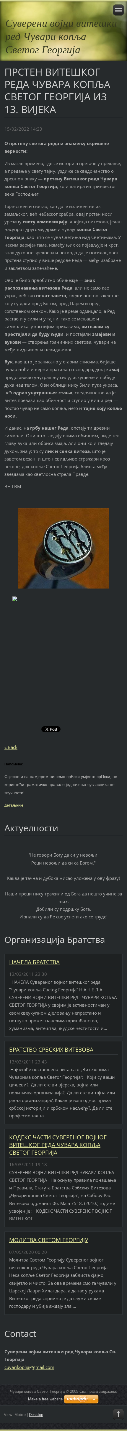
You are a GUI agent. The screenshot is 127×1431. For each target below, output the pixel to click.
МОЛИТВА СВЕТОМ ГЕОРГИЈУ (48, 1240)
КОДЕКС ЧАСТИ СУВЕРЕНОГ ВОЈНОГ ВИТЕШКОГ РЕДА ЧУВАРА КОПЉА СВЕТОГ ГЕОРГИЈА (58, 1145)
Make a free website (45, 1399)
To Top (118, 1414)
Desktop (36, 1414)
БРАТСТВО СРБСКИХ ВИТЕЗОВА (51, 1049)
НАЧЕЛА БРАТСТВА (34, 962)
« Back (10, 747)
